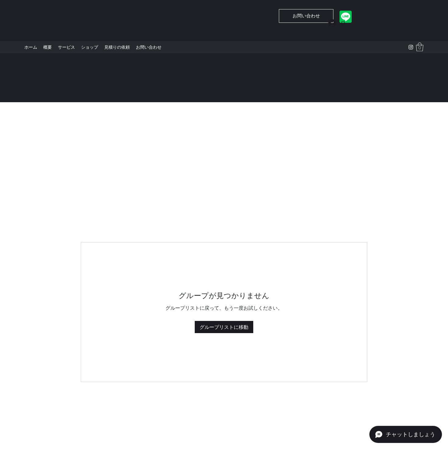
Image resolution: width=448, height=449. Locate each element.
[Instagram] (411, 47)
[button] (419, 47)
